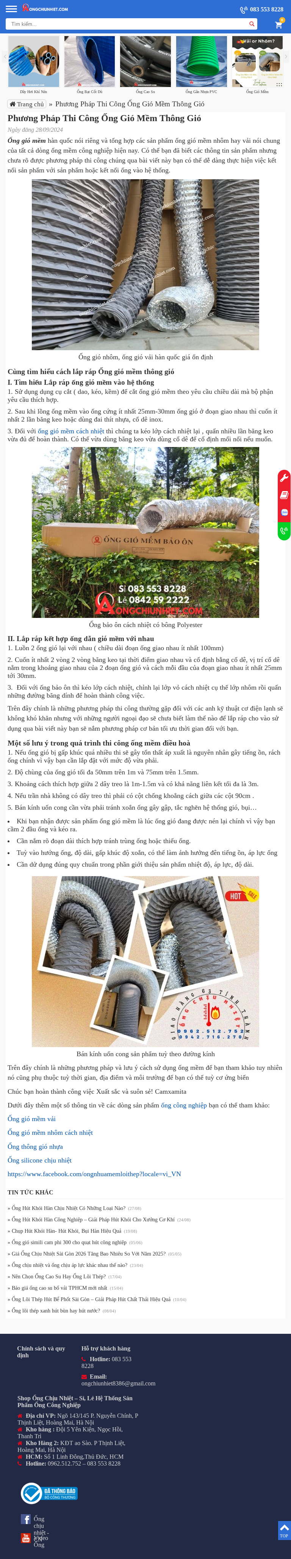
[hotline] (284, 531)
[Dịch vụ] (284, 478)
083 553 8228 (266, 9)
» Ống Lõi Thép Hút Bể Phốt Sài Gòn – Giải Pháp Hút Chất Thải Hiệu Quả (90, 1299)
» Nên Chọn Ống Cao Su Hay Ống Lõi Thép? (57, 1276)
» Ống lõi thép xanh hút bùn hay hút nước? (55, 1311)
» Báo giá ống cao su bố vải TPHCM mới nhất (58, 1288)
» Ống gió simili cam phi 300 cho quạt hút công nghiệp (68, 1242)
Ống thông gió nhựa (35, 1146)
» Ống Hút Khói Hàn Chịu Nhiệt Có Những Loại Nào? (67, 1208)
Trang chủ (30, 104)
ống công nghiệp (184, 1105)
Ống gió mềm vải (32, 1119)
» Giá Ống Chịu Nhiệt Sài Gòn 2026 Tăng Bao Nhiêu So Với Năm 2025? (87, 1254)
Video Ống (41, 1541)
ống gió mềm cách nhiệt (71, 431)
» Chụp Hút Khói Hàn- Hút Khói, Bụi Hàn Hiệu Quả (65, 1231)
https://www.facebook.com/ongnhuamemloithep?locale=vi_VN (94, 1174)
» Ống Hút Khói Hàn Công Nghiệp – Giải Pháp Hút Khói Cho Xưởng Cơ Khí (92, 1220)
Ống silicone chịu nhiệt (40, 1160)
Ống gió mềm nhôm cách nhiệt (50, 1132)
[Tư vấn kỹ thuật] (284, 495)
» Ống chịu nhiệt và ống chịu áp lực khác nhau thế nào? (68, 1265)
